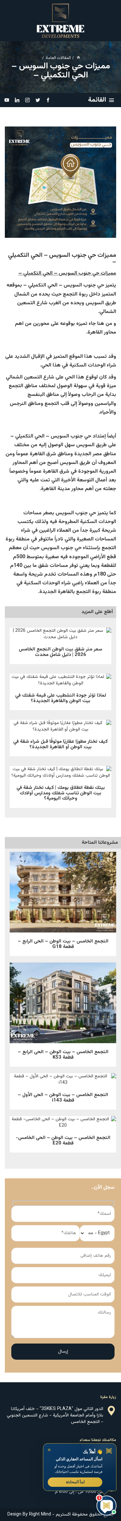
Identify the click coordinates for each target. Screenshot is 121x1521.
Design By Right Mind (29, 1514)
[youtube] (6, 100)
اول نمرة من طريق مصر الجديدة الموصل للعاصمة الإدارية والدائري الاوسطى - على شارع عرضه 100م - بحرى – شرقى (63, 1081)
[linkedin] (17, 100)
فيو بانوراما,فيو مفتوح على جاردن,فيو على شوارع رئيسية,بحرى (63, 1124)
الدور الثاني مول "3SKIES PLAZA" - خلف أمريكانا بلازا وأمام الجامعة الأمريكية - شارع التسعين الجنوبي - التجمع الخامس (55, 1415)
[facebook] (48, 100)
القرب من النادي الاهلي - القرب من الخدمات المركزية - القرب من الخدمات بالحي (63, 884)
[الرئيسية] (78, 58)
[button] (79, 1467)
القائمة (97, 100)
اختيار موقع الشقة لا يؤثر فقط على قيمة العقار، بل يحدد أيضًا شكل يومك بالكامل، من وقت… (60, 774)
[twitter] (37, 100)
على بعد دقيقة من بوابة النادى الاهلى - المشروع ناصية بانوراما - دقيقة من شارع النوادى (62, 995)
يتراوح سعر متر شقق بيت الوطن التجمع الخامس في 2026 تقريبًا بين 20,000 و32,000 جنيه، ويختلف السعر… (60, 636)
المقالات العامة (58, 58)
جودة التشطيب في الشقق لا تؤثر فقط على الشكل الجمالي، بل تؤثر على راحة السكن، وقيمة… (60, 682)
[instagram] (27, 100)
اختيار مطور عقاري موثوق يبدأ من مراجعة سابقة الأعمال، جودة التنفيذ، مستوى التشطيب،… (60, 728)
